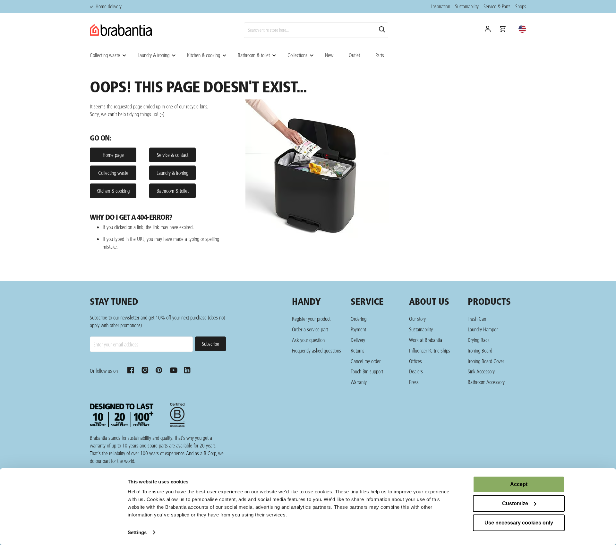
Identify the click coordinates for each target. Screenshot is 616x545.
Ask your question (308, 339)
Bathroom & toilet (254, 55)
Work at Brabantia (425, 339)
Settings (137, 532)
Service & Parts (496, 6)
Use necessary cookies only (518, 522)
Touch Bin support (367, 371)
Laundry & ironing (153, 55)
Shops (520, 6)
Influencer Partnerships (429, 350)
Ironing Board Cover (486, 361)
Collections (297, 55)
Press (414, 382)
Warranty (359, 382)
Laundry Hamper (483, 329)
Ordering (358, 318)
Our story (417, 318)
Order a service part (310, 329)
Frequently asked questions (316, 350)
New (329, 55)
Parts (379, 55)
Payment (358, 329)
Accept (518, 484)
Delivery (358, 339)
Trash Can (477, 318)
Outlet (354, 55)
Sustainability (467, 6)
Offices (415, 361)
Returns (357, 350)
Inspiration (440, 6)
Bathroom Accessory (486, 382)
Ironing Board (480, 350)
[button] (522, 29)
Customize (515, 503)
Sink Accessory (481, 371)
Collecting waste (105, 55)
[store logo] (121, 30)
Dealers (416, 371)
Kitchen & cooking (203, 55)
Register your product (311, 318)
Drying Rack (479, 339)
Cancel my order (366, 361)
